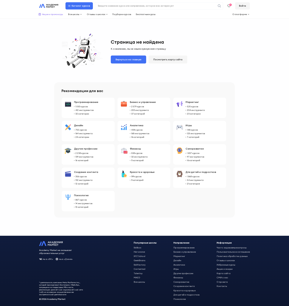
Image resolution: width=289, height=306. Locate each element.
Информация (224, 242)
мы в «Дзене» (66, 259)
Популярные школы (145, 242)
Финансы (178, 277)
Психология (179, 299)
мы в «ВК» (48, 259)
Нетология (139, 251)
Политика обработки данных (232, 256)
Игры (176, 269)
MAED (137, 277)
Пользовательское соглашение (233, 251)
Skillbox (137, 247)
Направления (181, 242)
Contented (139, 269)
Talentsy (138, 273)
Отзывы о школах (226, 260)
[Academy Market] (48, 6)
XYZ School (139, 256)
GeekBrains (139, 260)
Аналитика (179, 264)
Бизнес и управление (184, 251)
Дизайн (177, 260)
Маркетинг (179, 256)
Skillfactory (140, 264)
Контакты (222, 286)
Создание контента (184, 286)
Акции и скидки (225, 269)
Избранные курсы (226, 264)
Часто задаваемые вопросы (232, 247)
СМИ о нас (222, 277)
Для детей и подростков (186, 294)
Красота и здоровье (184, 290)
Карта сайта (223, 273)
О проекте (222, 282)
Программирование (183, 247)
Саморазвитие (181, 282)
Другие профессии (183, 273)
